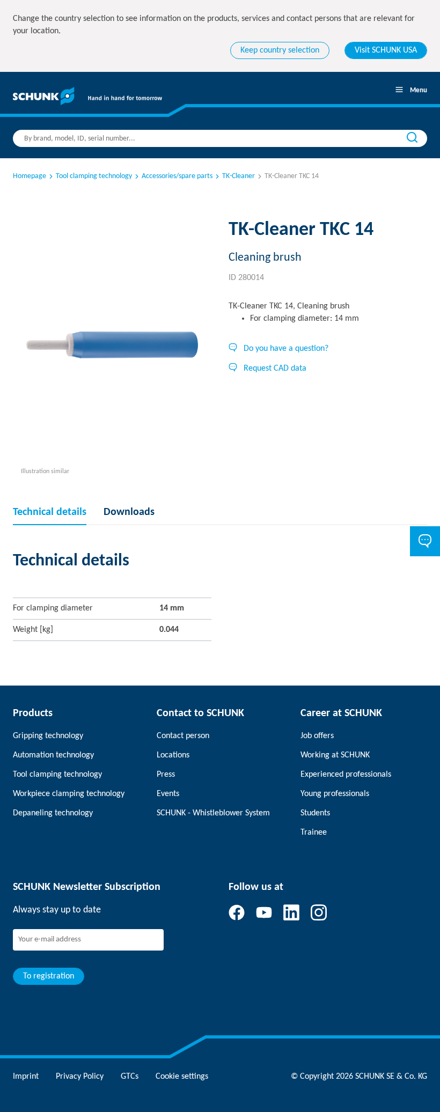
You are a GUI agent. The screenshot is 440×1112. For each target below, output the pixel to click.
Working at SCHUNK (335, 755)
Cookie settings (182, 1076)
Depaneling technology (53, 813)
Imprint (26, 1076)
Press (166, 774)
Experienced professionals (345, 774)
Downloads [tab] (129, 512)
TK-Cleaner (238, 176)
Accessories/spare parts (177, 176)
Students (315, 813)
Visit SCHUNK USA (386, 50)
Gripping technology (48, 736)
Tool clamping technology (94, 176)
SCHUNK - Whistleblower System (213, 813)
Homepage (29, 176)
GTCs (129, 1076)
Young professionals (334, 794)
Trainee (313, 832)
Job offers (317, 736)
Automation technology (53, 755)
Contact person (183, 736)
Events (168, 794)
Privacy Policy (80, 1076)
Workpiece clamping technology (68, 794)
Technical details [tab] (49, 512)
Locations (173, 755)
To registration (48, 976)
